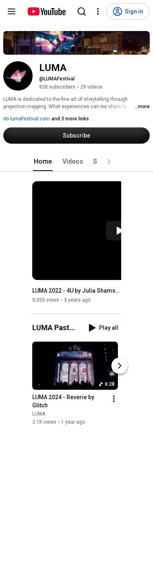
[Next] (119, 366)
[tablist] (76, 161)
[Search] (81, 11)
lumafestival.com (29, 119)
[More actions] (114, 399)
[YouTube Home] (46, 11)
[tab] (43, 161)
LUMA (38, 414)
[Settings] (98, 11)
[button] (109, 161)
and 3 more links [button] (70, 119)
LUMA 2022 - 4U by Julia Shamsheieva (77, 290)
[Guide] (11, 11)
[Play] (119, 230)
